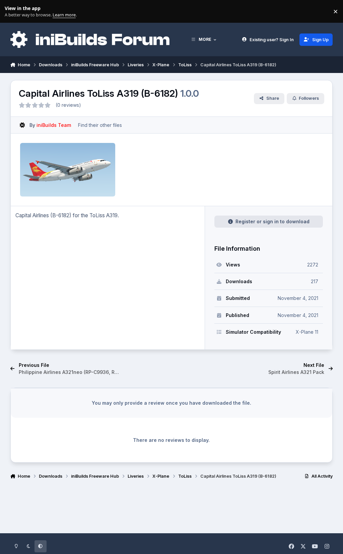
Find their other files (100, 125)
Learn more (13, 11)
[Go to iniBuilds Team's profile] (22, 125)
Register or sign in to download (272, 221)
